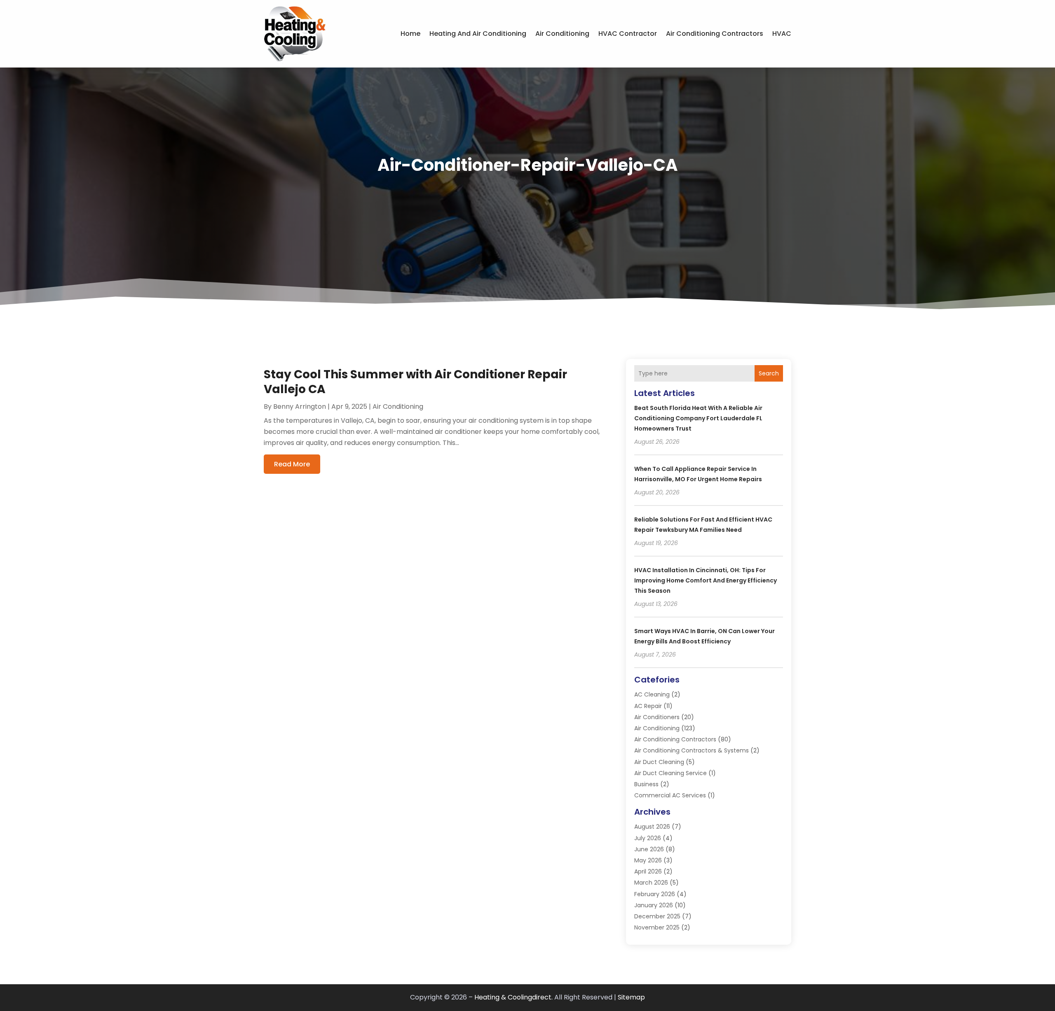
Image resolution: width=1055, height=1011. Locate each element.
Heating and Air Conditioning (477, 33)
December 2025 (657, 916)
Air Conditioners (657, 717)
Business (646, 784)
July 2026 (647, 838)
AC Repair (648, 706)
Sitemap (631, 997)
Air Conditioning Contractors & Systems (691, 750)
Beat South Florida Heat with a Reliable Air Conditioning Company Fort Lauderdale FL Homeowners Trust (698, 418)
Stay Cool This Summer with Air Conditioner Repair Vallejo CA (415, 381)
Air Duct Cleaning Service (670, 773)
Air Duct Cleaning (659, 762)
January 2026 (653, 905)
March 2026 (651, 882)
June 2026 (649, 849)
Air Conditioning (562, 33)
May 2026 (648, 860)
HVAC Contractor (627, 33)
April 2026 (648, 871)
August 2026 (652, 826)
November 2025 (657, 927)
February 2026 (654, 894)
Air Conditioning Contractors (714, 33)
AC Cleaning (652, 694)
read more (292, 464)
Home (410, 33)
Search (769, 373)
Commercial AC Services (670, 795)
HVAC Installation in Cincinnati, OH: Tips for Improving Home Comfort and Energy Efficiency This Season (705, 580)
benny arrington (299, 406)
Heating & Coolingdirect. (513, 997)
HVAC (781, 33)
